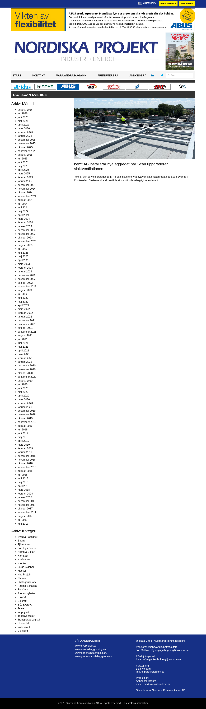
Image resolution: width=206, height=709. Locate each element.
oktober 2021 (25, 328)
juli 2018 (23, 474)
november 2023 (27, 234)
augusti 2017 (25, 516)
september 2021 (27, 331)
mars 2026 (24, 128)
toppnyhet (23, 612)
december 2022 (27, 275)
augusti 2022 (25, 290)
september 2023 (27, 241)
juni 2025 (23, 162)
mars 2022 (24, 309)
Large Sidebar (26, 567)
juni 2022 (23, 297)
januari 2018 (25, 497)
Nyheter (22, 578)
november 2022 (27, 279)
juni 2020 (23, 388)
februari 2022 (25, 313)
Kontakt (38, 75)
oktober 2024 (25, 192)
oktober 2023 (25, 237)
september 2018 (27, 467)
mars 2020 (24, 399)
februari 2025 (25, 177)
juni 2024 (23, 207)
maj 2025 (23, 166)
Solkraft (22, 601)
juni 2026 (23, 117)
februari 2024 (25, 222)
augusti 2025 (25, 154)
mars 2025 (24, 173)
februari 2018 (25, 493)
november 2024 (27, 188)
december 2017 (27, 501)
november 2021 (27, 324)
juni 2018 (23, 478)
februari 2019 (25, 448)
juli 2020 (23, 384)
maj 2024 (23, 211)
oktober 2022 (25, 282)
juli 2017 (23, 519)
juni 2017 (23, 523)
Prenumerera (168, 3)
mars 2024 (24, 218)
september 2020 (27, 376)
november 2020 (27, 369)
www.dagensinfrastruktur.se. (91, 653)
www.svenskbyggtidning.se (90, 649)
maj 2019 (23, 437)
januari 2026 (25, 136)
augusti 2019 (25, 425)
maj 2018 (23, 482)
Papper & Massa (27, 585)
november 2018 (27, 459)
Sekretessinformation (136, 703)
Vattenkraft (24, 627)
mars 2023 (24, 264)
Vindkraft (23, 631)
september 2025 (27, 151)
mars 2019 (24, 444)
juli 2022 (23, 294)
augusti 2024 (25, 200)
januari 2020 (25, 407)
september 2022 (27, 286)
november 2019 (27, 414)
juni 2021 (23, 343)
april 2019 (23, 440)
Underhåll (23, 623)
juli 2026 (23, 113)
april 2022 (23, 305)
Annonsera (186, 3)
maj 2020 (23, 392)
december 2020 (27, 365)
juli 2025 (23, 158)
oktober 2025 (25, 147)
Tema (21, 608)
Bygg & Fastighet (27, 537)
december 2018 (27, 456)
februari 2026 (25, 132)
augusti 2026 (25, 109)
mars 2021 (24, 354)
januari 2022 (25, 316)
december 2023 (27, 230)
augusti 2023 (25, 245)
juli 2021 (23, 339)
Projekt (22, 597)
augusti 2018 (25, 471)
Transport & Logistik (29, 619)
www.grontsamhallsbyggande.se (93, 656)
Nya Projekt (24, 574)
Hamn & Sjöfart (26, 551)
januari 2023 (25, 271)
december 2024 (27, 185)
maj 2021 (23, 346)
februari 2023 (25, 267)
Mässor (22, 570)
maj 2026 (23, 121)
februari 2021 (25, 358)
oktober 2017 (25, 508)
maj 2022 (23, 301)
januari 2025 (25, 181)
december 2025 (27, 139)
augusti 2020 (25, 380)
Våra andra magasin (71, 75)
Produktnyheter (26, 593)
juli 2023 (23, 248)
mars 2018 (24, 489)
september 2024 (27, 196)
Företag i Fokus (27, 548)
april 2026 (23, 124)
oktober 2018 (25, 463)
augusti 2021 (25, 335)
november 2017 (27, 505)
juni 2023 (23, 252)
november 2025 (27, 143)
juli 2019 (23, 429)
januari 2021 (25, 361)
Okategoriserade (27, 582)
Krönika (22, 563)
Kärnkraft (23, 555)
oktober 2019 (25, 418)
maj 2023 (23, 256)
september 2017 (27, 512)
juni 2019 (23, 433)
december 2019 (27, 410)
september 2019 (27, 422)
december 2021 (27, 320)
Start (17, 75)
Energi (21, 540)
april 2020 (23, 395)
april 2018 (23, 486)
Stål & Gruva (25, 604)
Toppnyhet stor (26, 616)
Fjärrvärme (24, 544)
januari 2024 (25, 226)
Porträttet (23, 589)
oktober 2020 (25, 373)
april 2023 (23, 260)
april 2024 (23, 215)
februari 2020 (25, 403)
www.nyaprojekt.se (85, 645)
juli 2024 (23, 203)
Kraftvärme (24, 559)
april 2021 (23, 350)
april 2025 (23, 169)
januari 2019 (25, 452)
